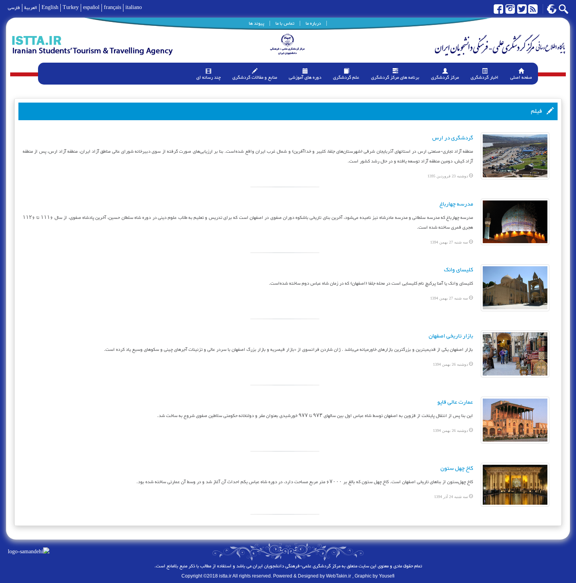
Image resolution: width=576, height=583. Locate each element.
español (91, 8)
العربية (30, 8)
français (112, 8)
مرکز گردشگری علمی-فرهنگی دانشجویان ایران (296, 566)
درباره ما (313, 23)
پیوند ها (256, 23)
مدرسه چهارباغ (456, 204)
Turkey (71, 8)
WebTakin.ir (338, 576)
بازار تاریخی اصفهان (451, 336)
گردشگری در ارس (452, 138)
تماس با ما (284, 23)
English (50, 8)
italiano (133, 8)
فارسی (14, 8)
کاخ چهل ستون (456, 468)
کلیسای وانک (458, 270)
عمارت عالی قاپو (455, 402)
